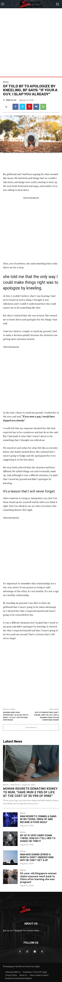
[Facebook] (15, 107)
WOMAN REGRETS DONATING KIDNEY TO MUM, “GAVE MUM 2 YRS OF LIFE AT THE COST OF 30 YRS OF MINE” (30, 792)
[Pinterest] (29, 107)
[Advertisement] (31, 39)
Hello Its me (11, 100)
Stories (6, 82)
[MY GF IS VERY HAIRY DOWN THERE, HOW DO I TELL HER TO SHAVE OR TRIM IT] (10, 838)
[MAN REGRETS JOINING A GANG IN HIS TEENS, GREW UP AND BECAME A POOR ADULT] (10, 819)
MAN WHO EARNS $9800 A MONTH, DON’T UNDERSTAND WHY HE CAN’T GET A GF (37, 857)
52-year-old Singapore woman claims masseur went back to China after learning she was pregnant (38, 878)
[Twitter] (22, 107)
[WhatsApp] (43, 107)
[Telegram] (35, 952)
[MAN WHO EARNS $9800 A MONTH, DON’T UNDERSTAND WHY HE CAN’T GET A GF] (10, 857)
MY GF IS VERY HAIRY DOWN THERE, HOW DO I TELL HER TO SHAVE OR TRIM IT (37, 838)
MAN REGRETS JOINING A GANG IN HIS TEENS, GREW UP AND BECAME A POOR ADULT (38, 819)
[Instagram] (27, 952)
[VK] (36, 107)
